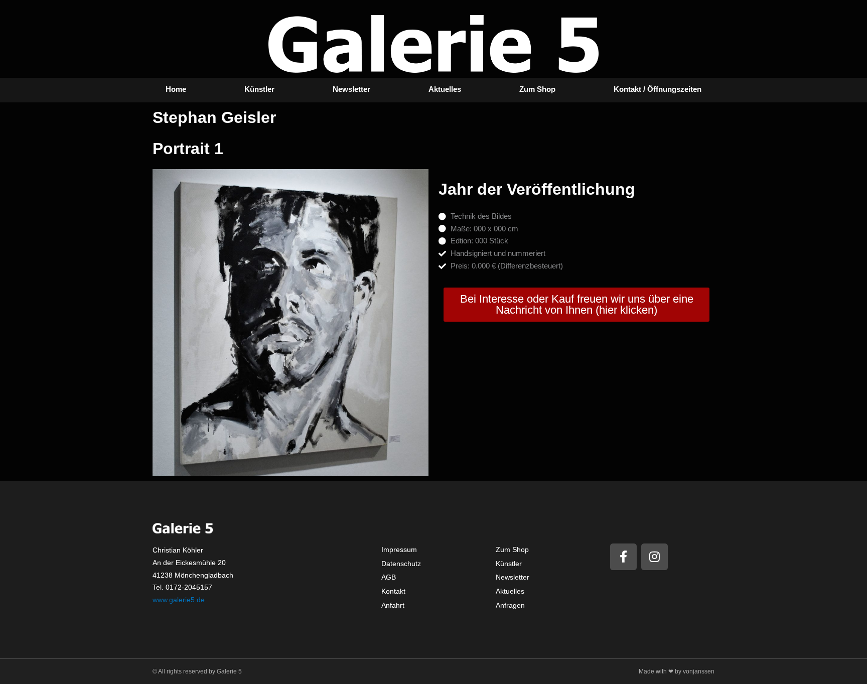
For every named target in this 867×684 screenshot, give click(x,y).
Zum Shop (537, 89)
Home (176, 89)
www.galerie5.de (179, 600)
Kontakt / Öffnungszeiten (657, 89)
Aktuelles (444, 89)
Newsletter (351, 89)
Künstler (259, 89)
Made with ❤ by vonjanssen (676, 671)
